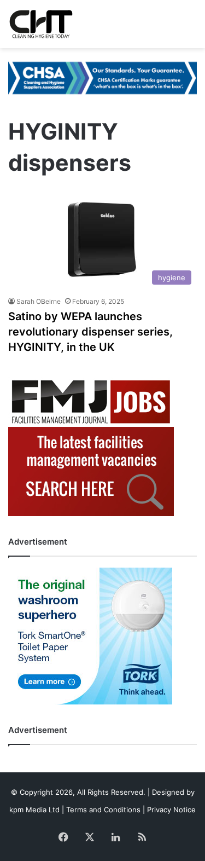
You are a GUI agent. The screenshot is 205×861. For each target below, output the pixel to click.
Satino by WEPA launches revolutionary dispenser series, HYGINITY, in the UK (90, 332)
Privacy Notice (171, 809)
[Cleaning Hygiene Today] (40, 24)
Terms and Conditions (103, 809)
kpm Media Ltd (34, 809)
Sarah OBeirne (38, 301)
